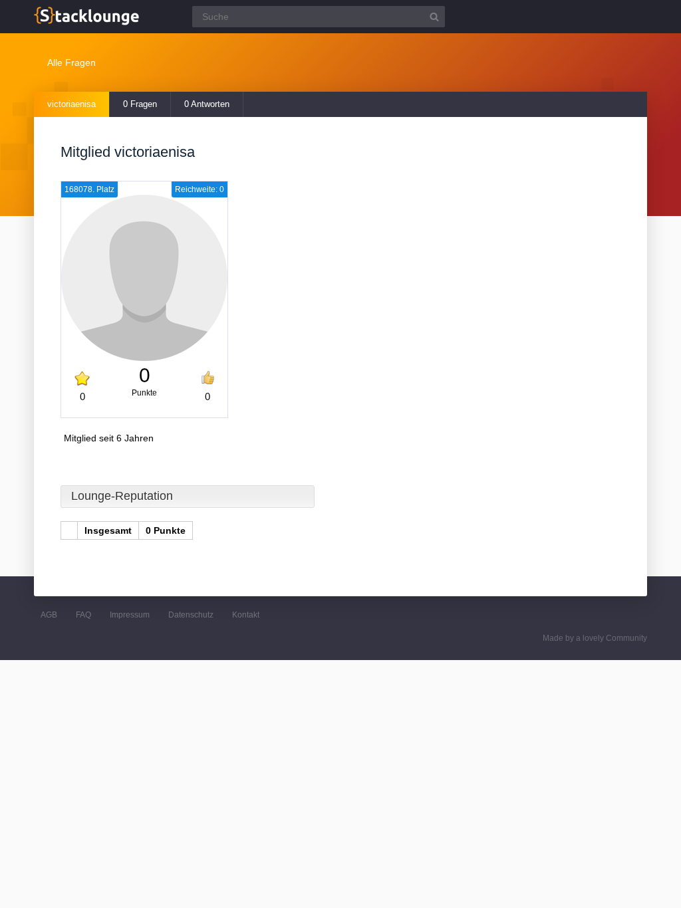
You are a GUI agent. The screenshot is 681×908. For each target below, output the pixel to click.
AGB (49, 615)
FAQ (83, 615)
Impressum (130, 615)
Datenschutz (190, 615)
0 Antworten (206, 104)
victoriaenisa (71, 104)
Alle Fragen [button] (71, 62)
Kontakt (245, 615)
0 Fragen (140, 104)
